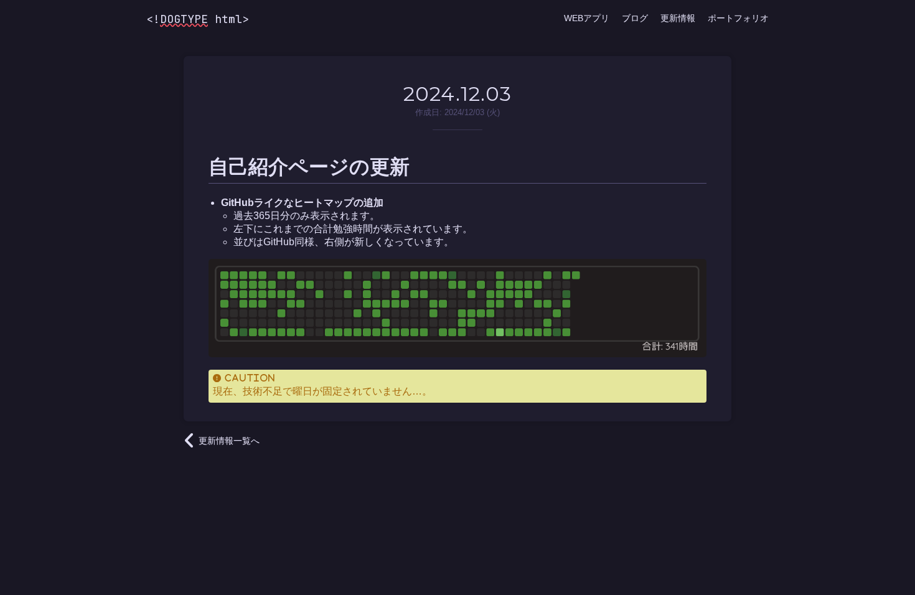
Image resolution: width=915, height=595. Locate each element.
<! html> (197, 19)
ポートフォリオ (738, 18)
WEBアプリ (586, 18)
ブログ (635, 18)
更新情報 (677, 18)
